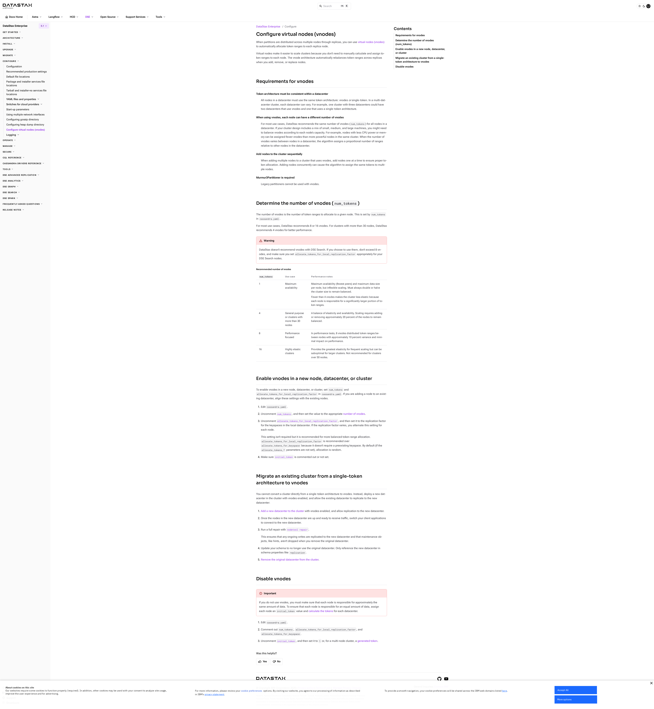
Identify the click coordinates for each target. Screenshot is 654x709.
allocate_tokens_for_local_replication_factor (307, 421)
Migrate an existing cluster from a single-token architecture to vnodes (309, 479)
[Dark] (644, 6)
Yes (262, 661)
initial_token (284, 457)
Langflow (56, 16)
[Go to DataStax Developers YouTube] (446, 679)
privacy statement (214, 694)
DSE (89, 16)
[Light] (639, 6)
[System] (648, 6)
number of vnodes (354, 413)
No (277, 661)
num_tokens (284, 413)
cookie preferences (251, 690)
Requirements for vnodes (285, 81)
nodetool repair (297, 529)
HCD (74, 16)
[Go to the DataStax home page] (270, 679)
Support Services (137, 16)
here (504, 690)
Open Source (109, 16)
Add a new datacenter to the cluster (282, 511)
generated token (367, 641)
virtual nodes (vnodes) (371, 42)
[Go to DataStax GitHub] (439, 679)
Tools (161, 16)
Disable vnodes (273, 579)
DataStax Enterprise (268, 26)
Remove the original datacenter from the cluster (289, 559)
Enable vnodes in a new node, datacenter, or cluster (314, 378)
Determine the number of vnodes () (308, 203)
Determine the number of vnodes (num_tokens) (414, 42)
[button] (651, 683)
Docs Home (14, 17)
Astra (37, 16)
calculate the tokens (321, 611)
